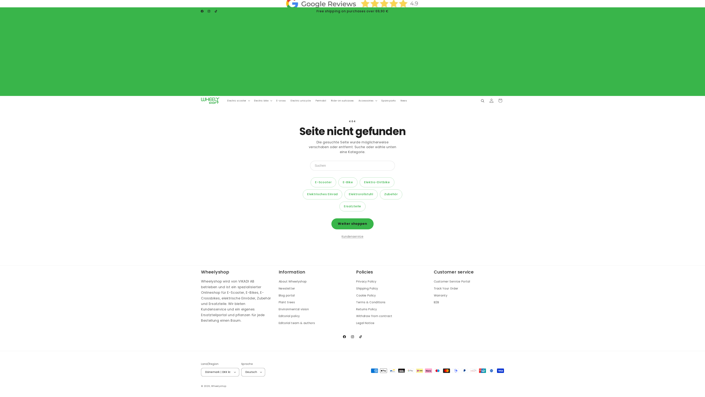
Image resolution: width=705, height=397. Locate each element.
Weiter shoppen (352, 223)
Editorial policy (289, 316)
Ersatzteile (352, 206)
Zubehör (391, 194)
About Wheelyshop (293, 281)
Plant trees (287, 302)
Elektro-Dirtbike (377, 182)
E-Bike (348, 182)
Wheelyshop (218, 386)
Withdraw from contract (374, 316)
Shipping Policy (367, 288)
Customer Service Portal (452, 281)
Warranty (441, 295)
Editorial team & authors (297, 323)
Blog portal (287, 295)
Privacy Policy (366, 281)
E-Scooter (323, 182)
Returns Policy (366, 309)
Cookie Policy (366, 295)
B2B (436, 302)
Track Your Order (446, 288)
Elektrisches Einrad (322, 194)
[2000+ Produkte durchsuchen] (482, 100)
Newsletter (287, 288)
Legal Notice (365, 323)
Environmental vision (294, 309)
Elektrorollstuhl (361, 194)
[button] (238, 101)
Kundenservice (353, 236)
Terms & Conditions (371, 302)
